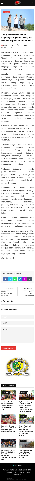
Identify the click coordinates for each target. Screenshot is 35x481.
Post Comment (8, 348)
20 (14, 47)
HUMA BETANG (7, 45)
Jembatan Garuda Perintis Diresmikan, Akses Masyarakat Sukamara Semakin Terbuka (7, 405)
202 (5, 47)
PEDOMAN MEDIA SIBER (18, 470)
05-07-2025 (23, 45)
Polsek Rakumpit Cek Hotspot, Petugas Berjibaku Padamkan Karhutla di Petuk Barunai (25, 453)
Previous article (7, 291)
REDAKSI (6, 470)
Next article (28, 291)
